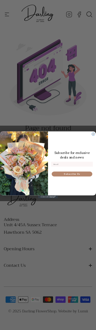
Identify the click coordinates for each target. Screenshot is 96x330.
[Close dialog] (93, 134)
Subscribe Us (72, 174)
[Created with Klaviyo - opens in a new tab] (48, 197)
